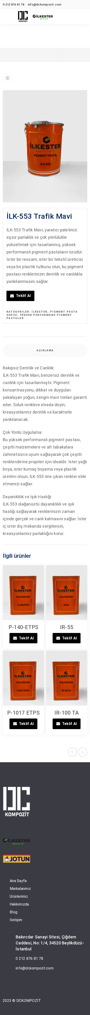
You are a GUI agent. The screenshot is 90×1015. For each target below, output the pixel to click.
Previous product (72, 752)
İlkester (40, 311)
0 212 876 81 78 (29, 958)
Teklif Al (23, 295)
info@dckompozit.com (35, 968)
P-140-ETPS (24, 627)
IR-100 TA (66, 713)
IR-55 (66, 627)
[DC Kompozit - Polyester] (23, 17)
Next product (82, 752)
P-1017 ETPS (23, 713)
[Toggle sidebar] (7, 78)
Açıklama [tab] (45, 350)
